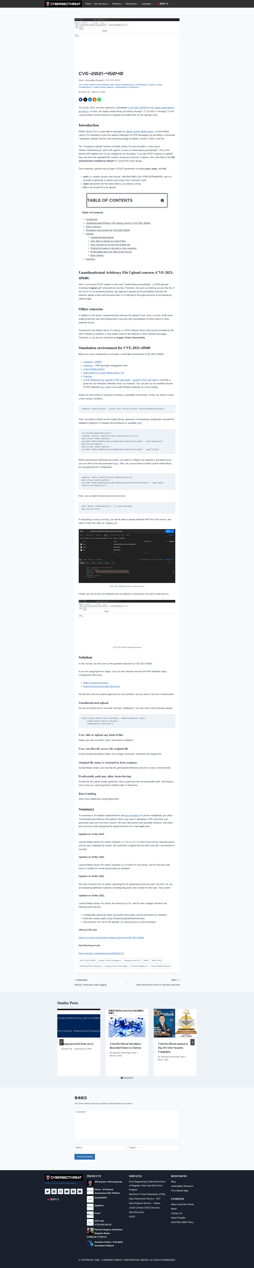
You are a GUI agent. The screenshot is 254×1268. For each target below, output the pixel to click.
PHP (146, 961)
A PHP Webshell (91, 380)
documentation (132, 815)
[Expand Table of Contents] (162, 200)
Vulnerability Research (127, 87)
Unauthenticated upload (102, 237)
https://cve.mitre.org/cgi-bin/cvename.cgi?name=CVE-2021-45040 (111, 937)
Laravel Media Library (94, 369)
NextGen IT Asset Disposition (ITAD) (147, 1194)
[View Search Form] (172, 3)
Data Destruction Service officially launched (158, 982)
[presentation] (78, 1023)
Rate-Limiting (96, 255)
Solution (90, 234)
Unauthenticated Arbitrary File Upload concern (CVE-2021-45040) (118, 223)
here (102, 387)
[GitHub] (60, 1191)
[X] (85, 100)
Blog (173, 1181)
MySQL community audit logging (90, 982)
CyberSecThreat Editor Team (124, 1053)
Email (133, 1147)
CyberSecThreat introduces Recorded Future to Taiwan (125, 1046)
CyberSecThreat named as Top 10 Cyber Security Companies (173, 1048)
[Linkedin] (54, 1191)
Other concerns (93, 226)
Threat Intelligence (104, 87)
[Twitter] (47, 1191)
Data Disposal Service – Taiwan (144, 1203)
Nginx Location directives (95, 683)
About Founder (178, 1218)
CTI (80, 85)
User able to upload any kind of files (108, 241)
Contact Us (176, 1213)
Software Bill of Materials (134, 85)
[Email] (80, 1191)
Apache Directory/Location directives (101, 686)
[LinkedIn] (90, 100)
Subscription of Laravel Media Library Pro (103, 373)
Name (79, 1147)
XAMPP (98, 362)
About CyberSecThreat (182, 1204)
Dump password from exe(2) (78, 1044)
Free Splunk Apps (180, 1190)
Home (88, 4)
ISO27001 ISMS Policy (182, 1222)
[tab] (122, 1078)
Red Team (115, 85)
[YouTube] (67, 1191)
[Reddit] (95, 100)
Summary (90, 259)
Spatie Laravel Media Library (140, 131)
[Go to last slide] (61, 1042)
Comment (81, 1112)
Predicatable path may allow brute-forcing (110, 252)
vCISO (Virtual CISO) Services (144, 1207)
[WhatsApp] (99, 100)
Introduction (91, 219)
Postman (87, 376)
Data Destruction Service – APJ (144, 1198)
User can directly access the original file (110, 244)
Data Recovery (136, 1212)
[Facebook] (81, 100)
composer (88, 365)
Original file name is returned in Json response (113, 248)
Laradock (87, 362)
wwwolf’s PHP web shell (117, 380)
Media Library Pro (132, 961)
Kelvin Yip (85, 92)
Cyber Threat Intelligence (96, 85)
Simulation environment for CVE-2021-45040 (108, 230)
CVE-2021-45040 (137, 107)
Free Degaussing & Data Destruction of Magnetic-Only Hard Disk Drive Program (147, 1185)
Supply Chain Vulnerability (116, 966)
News (174, 1209)
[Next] (192, 1042)
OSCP (132, 1216)
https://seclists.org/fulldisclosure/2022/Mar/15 (101, 953)
